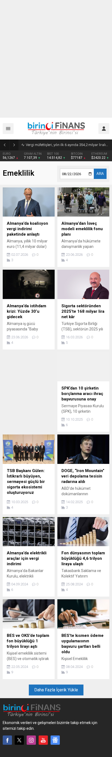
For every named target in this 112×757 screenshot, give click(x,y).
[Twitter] (19, 740)
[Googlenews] (55, 740)
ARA (100, 174)
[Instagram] (31, 740)
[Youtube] (43, 740)
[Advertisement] (56, 59)
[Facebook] (7, 740)
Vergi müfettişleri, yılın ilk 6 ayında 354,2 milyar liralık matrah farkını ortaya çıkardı (67, 145)
